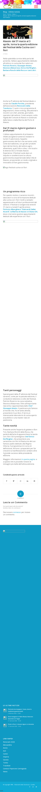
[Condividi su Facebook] (6, 481)
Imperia (6, 757)
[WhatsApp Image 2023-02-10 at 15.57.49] (17, 32)
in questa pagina (28, 459)
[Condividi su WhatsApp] (20, 481)
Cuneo (5, 754)
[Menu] (35, 6)
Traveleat (6, 765)
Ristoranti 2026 (9, 742)
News (5, 54)
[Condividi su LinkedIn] (27, 481)
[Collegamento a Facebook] (29, 786)
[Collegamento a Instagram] (33, 786)
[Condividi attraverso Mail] (34, 481)
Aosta (5, 748)
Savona (5, 760)
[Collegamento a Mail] (36, 786)
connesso (17, 512)
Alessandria (7, 745)
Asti (4, 751)
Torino (5, 763)
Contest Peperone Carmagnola (14, 768)
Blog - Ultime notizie (11, 12)
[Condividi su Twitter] (13, 481)
